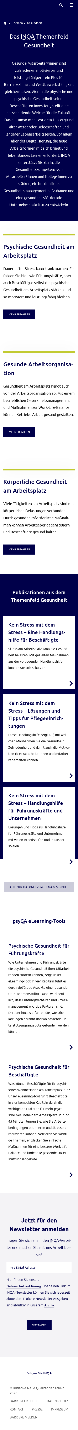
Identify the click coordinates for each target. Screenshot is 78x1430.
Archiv (49, 1305)
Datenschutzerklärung (23, 1286)
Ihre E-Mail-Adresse (23, 1262)
